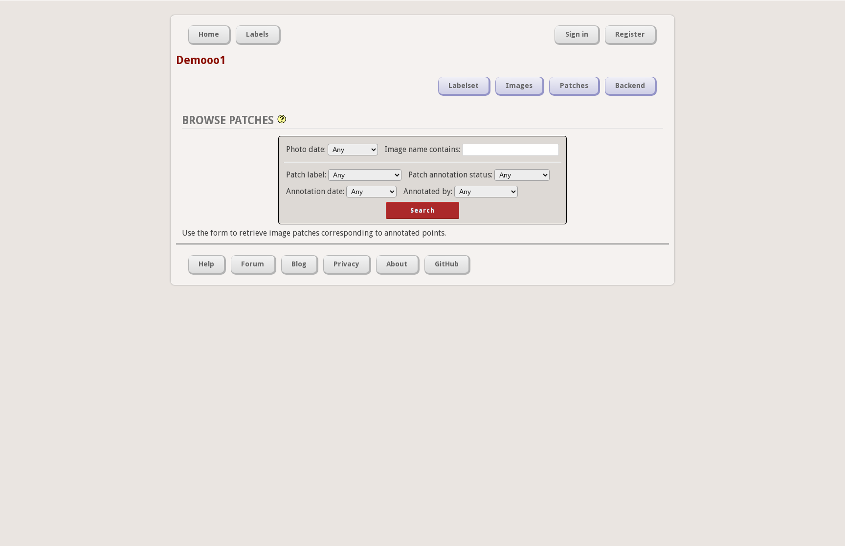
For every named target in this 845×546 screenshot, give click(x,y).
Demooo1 (200, 60)
